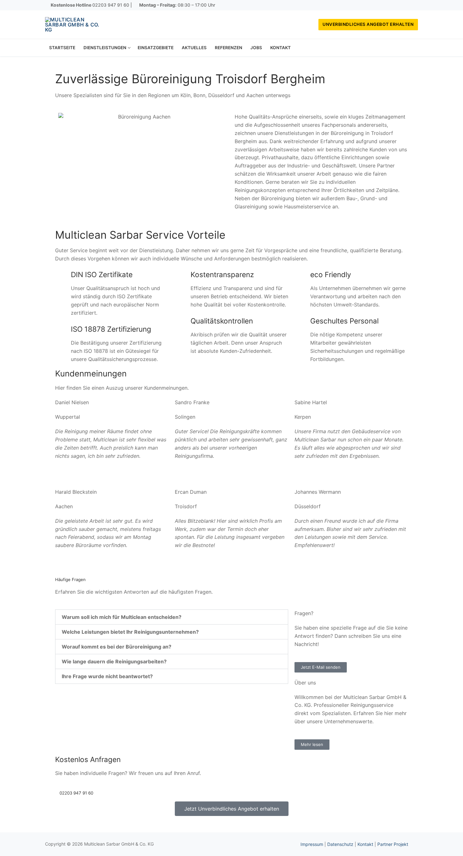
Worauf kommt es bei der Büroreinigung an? (116, 646)
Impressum (311, 844)
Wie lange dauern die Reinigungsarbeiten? (114, 661)
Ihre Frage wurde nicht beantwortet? (107, 676)
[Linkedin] (413, 5)
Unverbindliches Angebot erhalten (368, 24)
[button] (171, 617)
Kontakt (365, 844)
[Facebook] (394, 5)
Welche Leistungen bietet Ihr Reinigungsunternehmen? (130, 632)
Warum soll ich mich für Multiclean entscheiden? (121, 617)
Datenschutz (340, 844)
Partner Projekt (392, 844)
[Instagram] (404, 5)
